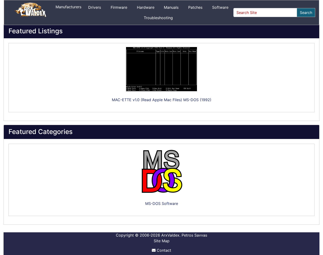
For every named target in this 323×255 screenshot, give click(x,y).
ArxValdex (170, 235)
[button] (314, 231)
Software (220, 7)
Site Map (162, 240)
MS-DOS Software (161, 203)
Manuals (171, 7)
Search (306, 12)
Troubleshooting (158, 17)
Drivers (94, 7)
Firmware (119, 7)
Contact (163, 250)
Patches (195, 7)
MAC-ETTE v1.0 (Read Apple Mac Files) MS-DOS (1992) (161, 99)
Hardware (145, 7)
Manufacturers (68, 6)
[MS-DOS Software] (161, 171)
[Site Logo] (31, 12)
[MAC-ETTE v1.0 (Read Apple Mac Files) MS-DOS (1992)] (161, 69)
